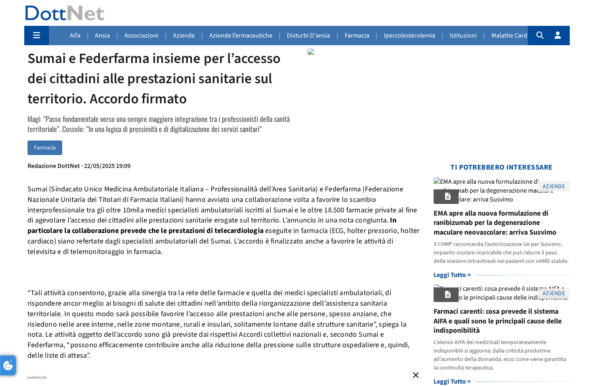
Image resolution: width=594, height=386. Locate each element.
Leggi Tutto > (452, 275)
